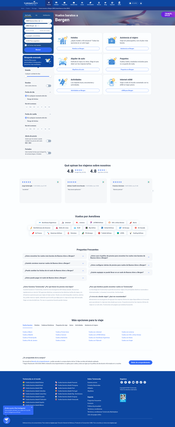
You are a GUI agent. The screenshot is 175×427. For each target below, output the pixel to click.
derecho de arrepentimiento (40, 361)
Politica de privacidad (94, 406)
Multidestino (46, 15)
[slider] (26, 76)
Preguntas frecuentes (94, 400)
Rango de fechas (32, 99)
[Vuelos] (31, 3)
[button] (141, 3)
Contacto (90, 403)
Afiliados (90, 388)
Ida (36, 15)
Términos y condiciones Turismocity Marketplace (103, 412)
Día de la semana (30, 103)
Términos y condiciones (95, 409)
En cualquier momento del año (37, 96)
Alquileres (91, 391)
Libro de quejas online (94, 414)
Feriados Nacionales (94, 385)
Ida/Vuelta (28, 15)
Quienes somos (92, 382)
